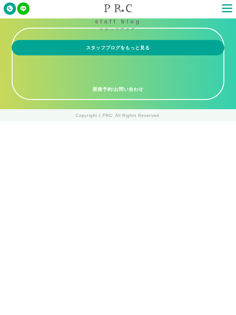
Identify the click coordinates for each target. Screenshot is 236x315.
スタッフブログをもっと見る (118, 47)
